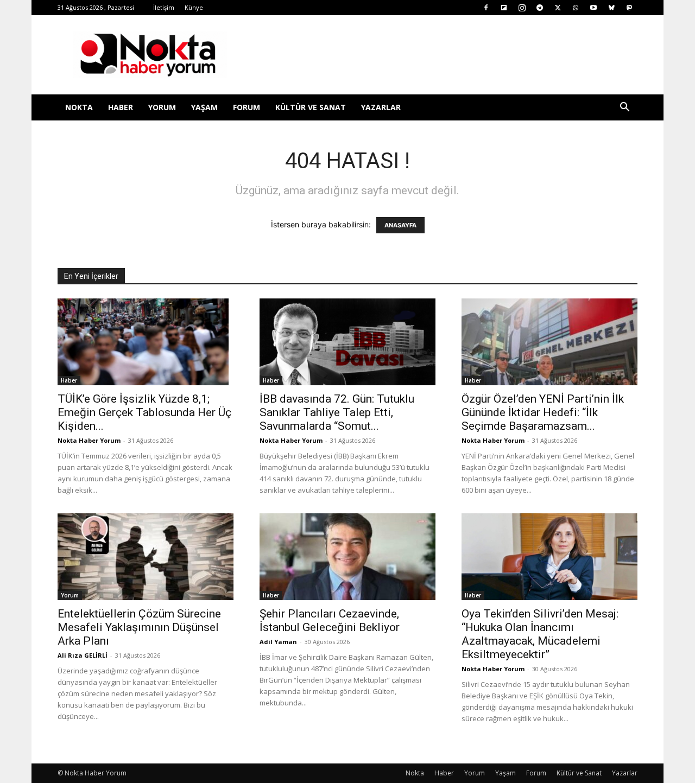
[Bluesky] (611, 7)
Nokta (79, 107)
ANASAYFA (400, 225)
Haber (120, 107)
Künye (194, 7)
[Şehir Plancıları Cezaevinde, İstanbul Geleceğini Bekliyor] (347, 556)
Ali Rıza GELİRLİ (83, 655)
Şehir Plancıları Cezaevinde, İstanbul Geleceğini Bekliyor (330, 620)
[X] (557, 7)
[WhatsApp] (575, 7)
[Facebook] (486, 7)
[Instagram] (522, 7)
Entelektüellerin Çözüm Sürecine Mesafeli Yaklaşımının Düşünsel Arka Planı (139, 627)
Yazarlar (381, 107)
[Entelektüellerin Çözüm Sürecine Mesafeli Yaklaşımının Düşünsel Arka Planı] (145, 556)
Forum (246, 107)
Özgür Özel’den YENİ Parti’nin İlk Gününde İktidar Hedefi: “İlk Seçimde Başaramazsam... (543, 412)
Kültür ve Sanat (310, 107)
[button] (624, 108)
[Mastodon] (629, 7)
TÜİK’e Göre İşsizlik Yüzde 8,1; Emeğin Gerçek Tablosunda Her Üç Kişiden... (144, 412)
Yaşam (204, 107)
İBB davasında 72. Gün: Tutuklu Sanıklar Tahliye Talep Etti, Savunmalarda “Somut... (337, 412)
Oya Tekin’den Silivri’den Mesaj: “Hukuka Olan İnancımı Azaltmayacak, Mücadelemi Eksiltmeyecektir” (540, 634)
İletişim (163, 7)
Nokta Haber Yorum (89, 440)
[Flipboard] (504, 7)
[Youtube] (593, 7)
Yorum (162, 107)
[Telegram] (540, 7)
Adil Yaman (278, 642)
